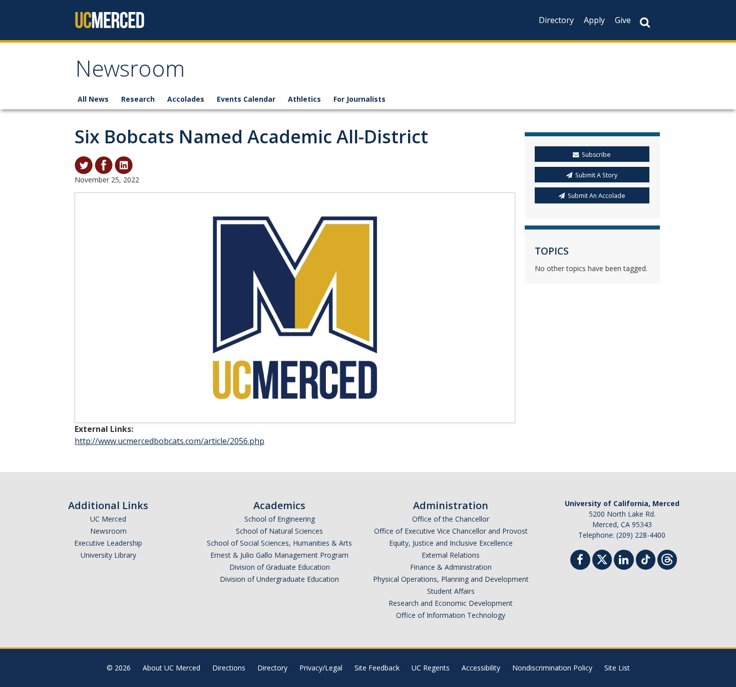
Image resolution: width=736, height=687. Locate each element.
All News (93, 99)
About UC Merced (171, 667)
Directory (556, 20)
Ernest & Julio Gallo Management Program (279, 555)
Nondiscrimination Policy (552, 667)
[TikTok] (645, 558)
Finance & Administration (451, 567)
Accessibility (481, 667)
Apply (594, 20)
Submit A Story (596, 175)
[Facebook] (580, 561)
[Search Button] (644, 22)
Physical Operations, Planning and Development (451, 579)
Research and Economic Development (451, 603)
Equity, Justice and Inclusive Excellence (451, 543)
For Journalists (359, 99)
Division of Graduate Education (279, 567)
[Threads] (667, 558)
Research (138, 99)
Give (623, 20)
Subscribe (596, 154)
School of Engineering (279, 519)
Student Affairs (451, 591)
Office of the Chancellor (450, 519)
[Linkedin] (623, 561)
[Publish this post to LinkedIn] (124, 164)
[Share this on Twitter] (84, 164)
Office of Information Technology (450, 615)
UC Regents (431, 667)
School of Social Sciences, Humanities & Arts (279, 543)
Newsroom (130, 72)
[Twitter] (602, 558)
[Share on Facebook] (104, 164)
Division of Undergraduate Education (279, 579)
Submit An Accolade (596, 195)
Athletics (304, 99)
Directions (228, 667)
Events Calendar (246, 99)
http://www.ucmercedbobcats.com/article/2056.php (169, 440)
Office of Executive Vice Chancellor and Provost (451, 531)
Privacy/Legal (320, 667)
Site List (617, 667)
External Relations (451, 555)
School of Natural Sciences (279, 531)
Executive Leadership (108, 543)
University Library (108, 555)
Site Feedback (377, 667)
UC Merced (108, 519)
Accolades (185, 99)
